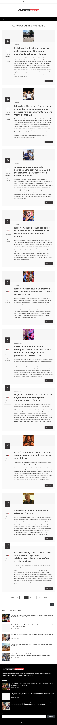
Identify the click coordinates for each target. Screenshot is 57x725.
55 (39, 597)
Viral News (29, 722)
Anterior (12, 597)
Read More (48, 81)
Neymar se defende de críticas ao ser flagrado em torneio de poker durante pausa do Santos (33, 397)
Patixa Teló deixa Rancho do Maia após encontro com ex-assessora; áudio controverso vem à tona (32, 625)
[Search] (52, 604)
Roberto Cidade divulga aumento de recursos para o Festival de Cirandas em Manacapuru (33, 291)
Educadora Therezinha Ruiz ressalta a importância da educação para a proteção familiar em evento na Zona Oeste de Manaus (33, 110)
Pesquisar (4, 713)
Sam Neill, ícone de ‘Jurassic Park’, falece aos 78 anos (31, 512)
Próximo (45, 597)
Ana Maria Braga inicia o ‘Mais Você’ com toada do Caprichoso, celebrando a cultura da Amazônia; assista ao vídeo (32, 557)
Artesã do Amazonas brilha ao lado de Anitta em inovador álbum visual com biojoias (32, 455)
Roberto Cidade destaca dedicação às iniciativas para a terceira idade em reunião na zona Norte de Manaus (32, 232)
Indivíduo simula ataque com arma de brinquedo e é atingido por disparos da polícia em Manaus (32, 51)
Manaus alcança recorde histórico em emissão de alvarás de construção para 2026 (31, 645)
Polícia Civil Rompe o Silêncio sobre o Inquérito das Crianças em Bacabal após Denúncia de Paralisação (32, 616)
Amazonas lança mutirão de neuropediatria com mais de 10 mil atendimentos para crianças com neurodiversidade (32, 171)
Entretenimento (18, 343)
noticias (17, 44)
